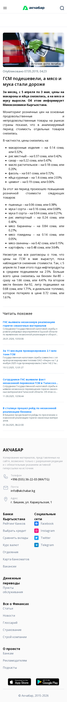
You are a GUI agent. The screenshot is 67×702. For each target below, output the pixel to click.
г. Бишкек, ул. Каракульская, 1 (31, 502)
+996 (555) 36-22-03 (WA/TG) (30, 479)
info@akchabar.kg (23, 491)
